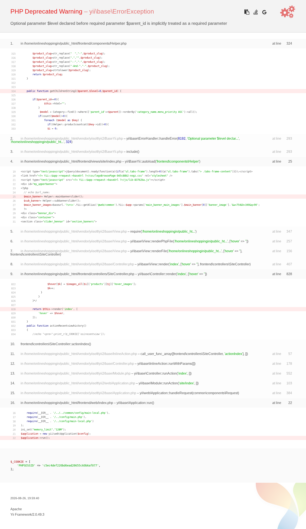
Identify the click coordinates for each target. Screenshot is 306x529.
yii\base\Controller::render (157, 274)
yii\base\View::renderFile (148, 251)
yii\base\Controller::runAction (155, 373)
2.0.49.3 (38, 514)
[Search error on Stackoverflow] (255, 12)
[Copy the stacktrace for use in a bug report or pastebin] (246, 12)
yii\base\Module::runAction (158, 383)
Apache (16, 509)
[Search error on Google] (264, 12)
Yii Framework (21, 514)
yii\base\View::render (152, 264)
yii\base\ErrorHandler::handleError (151, 138)
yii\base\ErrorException (121, 11)
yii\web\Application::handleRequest (166, 393)
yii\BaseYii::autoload (140, 161)
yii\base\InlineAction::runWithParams (164, 363)
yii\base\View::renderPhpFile (151, 241)
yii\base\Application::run (134, 403)
